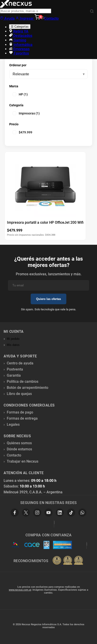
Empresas (21, 49)
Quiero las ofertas (48, 299)
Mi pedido (13, 338)
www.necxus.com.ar (20, 589)
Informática (22, 45)
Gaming (19, 40)
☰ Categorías (20, 26)
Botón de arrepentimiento (27, 387)
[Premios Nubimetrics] (67, 560)
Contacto (51, 18)
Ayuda (9, 18)
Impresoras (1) (29, 113)
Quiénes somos (19, 443)
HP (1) (23, 94)
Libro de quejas (19, 394)
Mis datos (13, 345)
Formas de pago (20, 412)
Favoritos (21, 53)
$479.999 (25, 132)
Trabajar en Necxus (22, 461)
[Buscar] (92, 11)
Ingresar (27, 18)
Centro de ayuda (20, 363)
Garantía (14, 375)
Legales (13, 424)
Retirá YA (20, 31)
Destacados (22, 35)
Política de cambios (22, 381)
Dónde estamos (19, 449)
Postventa (15, 369)
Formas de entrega (22, 418)
